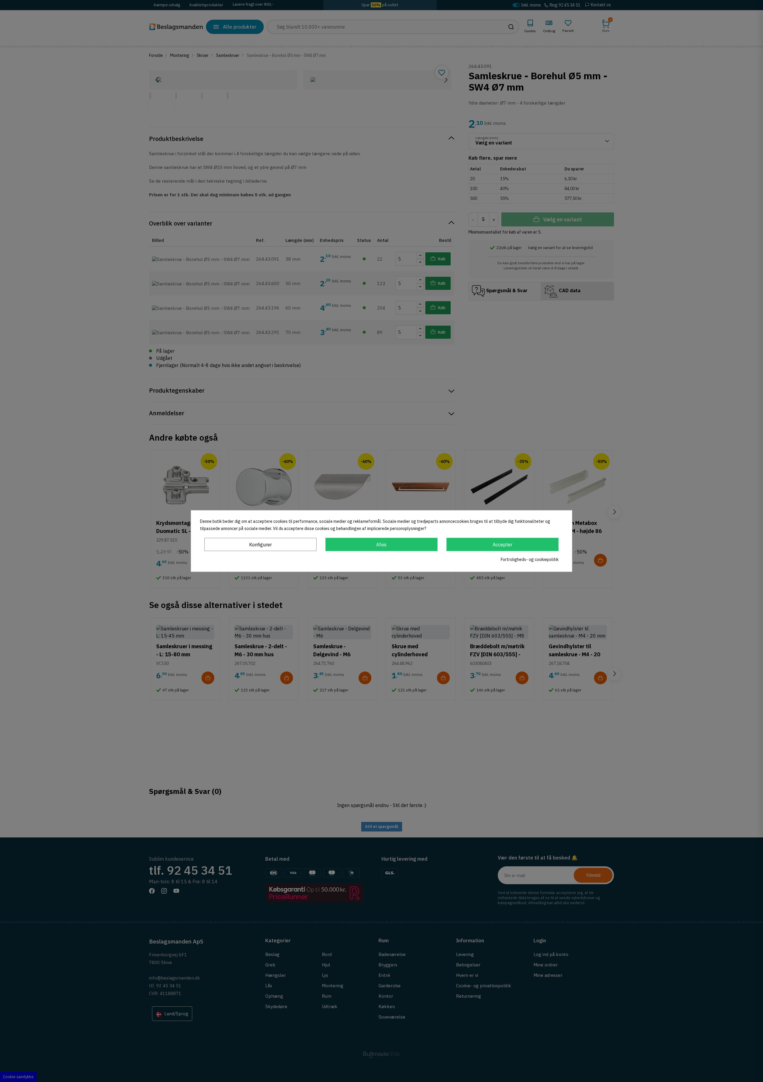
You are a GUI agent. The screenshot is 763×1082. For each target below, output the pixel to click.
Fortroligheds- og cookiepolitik (530, 559)
